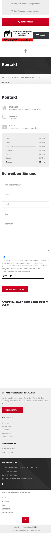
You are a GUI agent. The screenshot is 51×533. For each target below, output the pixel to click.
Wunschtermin (12, 410)
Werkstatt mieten (8, 449)
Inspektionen (7, 426)
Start (4, 498)
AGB (3, 505)
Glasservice (6, 430)
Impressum (6, 509)
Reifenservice (7, 437)
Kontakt (5, 501)
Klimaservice (6, 433)
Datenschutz (7, 513)
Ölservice (5, 423)
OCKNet (33, 527)
